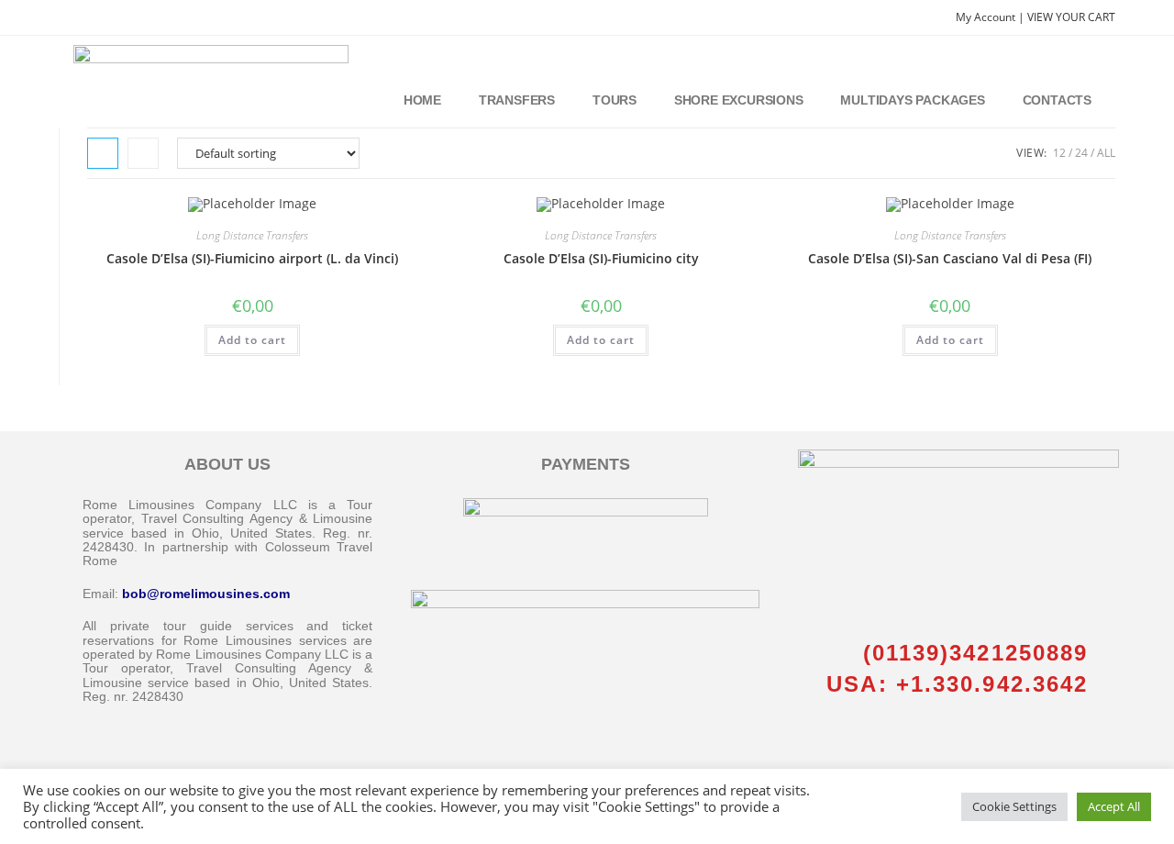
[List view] (143, 153)
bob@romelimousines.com (206, 593)
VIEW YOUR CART (1071, 17)
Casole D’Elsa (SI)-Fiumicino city (601, 258)
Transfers (517, 100)
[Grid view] (102, 153)
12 (1059, 153)
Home (422, 100)
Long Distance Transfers (252, 235)
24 (1081, 153)
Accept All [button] (1114, 806)
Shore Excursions (738, 100)
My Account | (991, 17)
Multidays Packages (912, 100)
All (1106, 153)
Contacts (1057, 100)
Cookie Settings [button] (1014, 806)
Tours (615, 100)
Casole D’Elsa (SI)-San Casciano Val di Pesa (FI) (949, 258)
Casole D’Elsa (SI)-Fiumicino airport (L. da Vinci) (252, 258)
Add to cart (252, 340)
